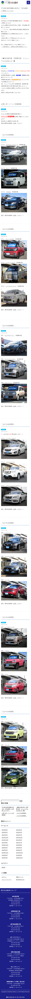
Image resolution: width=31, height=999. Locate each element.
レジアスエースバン (11, 286)
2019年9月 (5, 855)
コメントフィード (6, 879)
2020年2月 (19, 850)
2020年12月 (5, 845)
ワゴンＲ (7, 745)
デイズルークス (9, 721)
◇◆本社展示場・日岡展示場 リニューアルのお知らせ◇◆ (22, 809)
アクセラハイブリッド (12, 144)
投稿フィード (19, 877)
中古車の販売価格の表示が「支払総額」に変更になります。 (8, 809)
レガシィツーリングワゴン (13, 485)
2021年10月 (5, 840)
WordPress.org (20, 879)
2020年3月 (5, 850)
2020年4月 (19, 847)
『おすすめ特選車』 (8, 135)
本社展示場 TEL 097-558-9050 (16, 997)
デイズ (6, 674)
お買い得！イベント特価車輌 (11, 104)
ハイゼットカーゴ (10, 262)
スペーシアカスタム (10, 359)
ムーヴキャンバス (9, 627)
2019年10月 (19, 852)
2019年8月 (19, 855)
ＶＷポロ (8, 191)
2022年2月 (5, 835)
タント (8, 168)
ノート (6, 766)
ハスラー (7, 650)
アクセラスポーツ (9, 556)
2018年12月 (19, 857)
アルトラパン (8, 382)
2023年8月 (5, 830)
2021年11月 (19, 837)
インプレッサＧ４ (11, 438)
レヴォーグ (8, 533)
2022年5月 (5, 832)
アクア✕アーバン (9, 335)
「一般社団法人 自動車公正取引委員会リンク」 (14, 46)
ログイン (4, 877)
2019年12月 (5, 852)
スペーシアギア (10, 239)
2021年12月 (5, 837)
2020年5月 (5, 847)
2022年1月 (19, 835)
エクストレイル (10, 462)
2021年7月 (19, 842)
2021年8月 (5, 842)
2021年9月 (19, 840)
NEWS (3, 867)
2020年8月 (19, 845)
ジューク (7, 580)
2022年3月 (19, 832)
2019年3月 (5, 857)
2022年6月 (19, 830)
